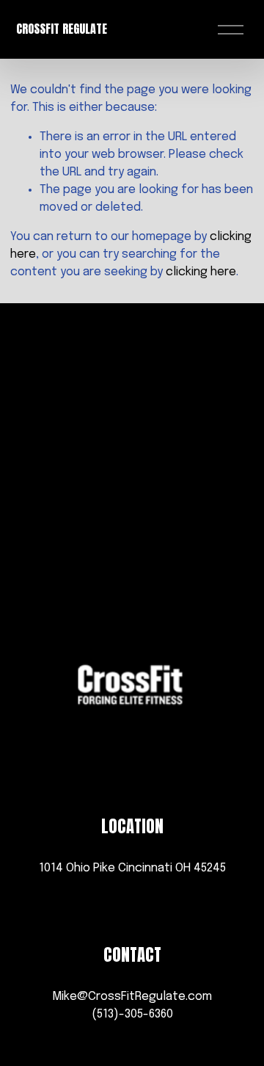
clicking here (201, 272)
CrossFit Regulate (61, 28)
